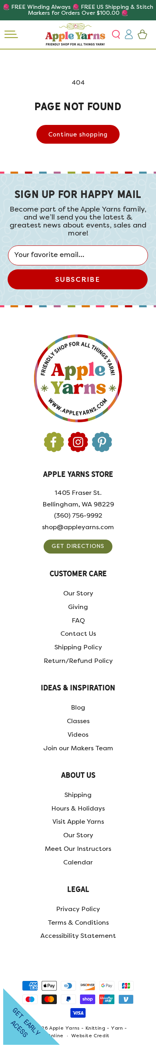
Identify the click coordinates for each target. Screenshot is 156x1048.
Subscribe (77, 279)
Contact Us (78, 633)
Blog (78, 707)
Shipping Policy (78, 647)
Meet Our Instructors (78, 848)
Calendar (78, 862)
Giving (78, 607)
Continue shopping (78, 134)
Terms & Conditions (78, 922)
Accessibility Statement (78, 935)
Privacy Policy (78, 909)
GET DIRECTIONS (78, 546)
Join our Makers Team (78, 748)
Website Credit (90, 1035)
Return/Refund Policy (78, 660)
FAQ (78, 620)
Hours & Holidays (78, 808)
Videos (78, 734)
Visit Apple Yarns (78, 821)
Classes (78, 721)
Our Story (78, 593)
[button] (117, 34)
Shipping (78, 795)
